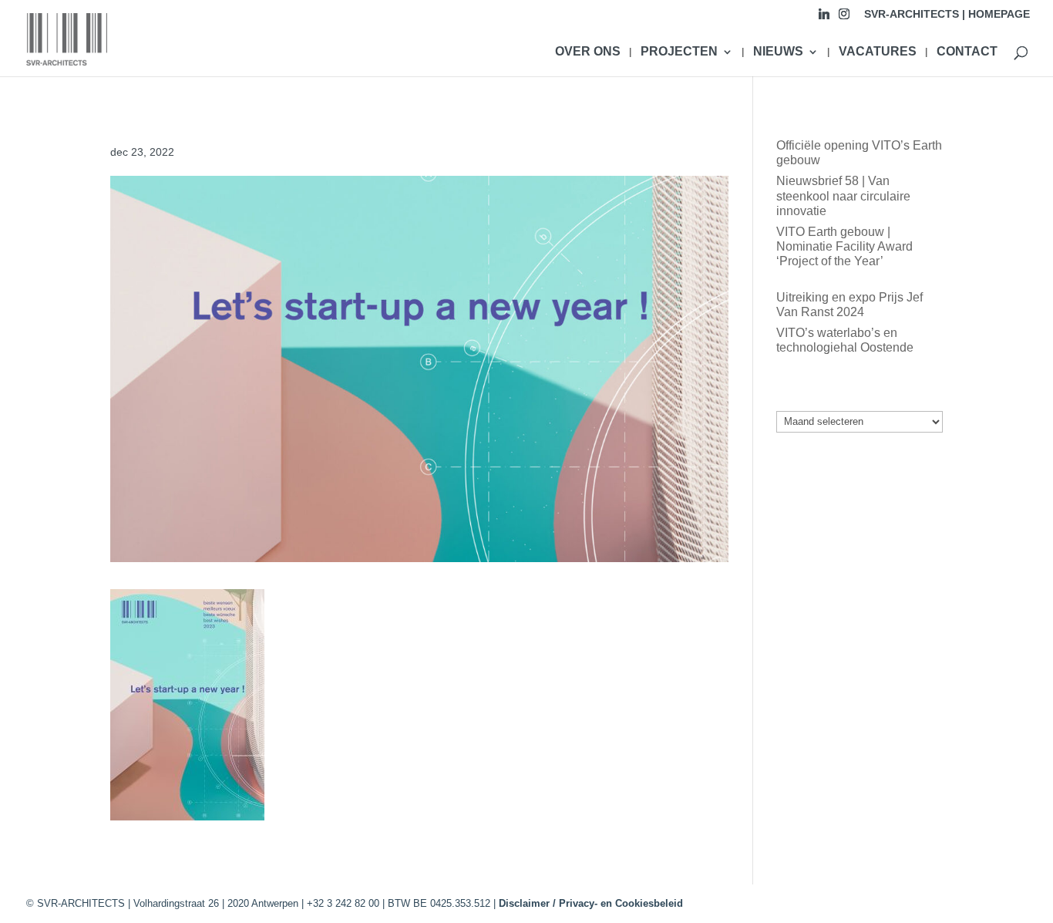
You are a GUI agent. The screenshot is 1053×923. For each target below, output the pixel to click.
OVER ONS (588, 52)
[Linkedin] (824, 18)
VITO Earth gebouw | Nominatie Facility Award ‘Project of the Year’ (844, 246)
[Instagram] (844, 18)
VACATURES (878, 52)
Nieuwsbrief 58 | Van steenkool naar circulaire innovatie (843, 195)
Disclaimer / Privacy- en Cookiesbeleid (591, 903)
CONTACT (967, 52)
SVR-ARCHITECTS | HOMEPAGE (947, 14)
